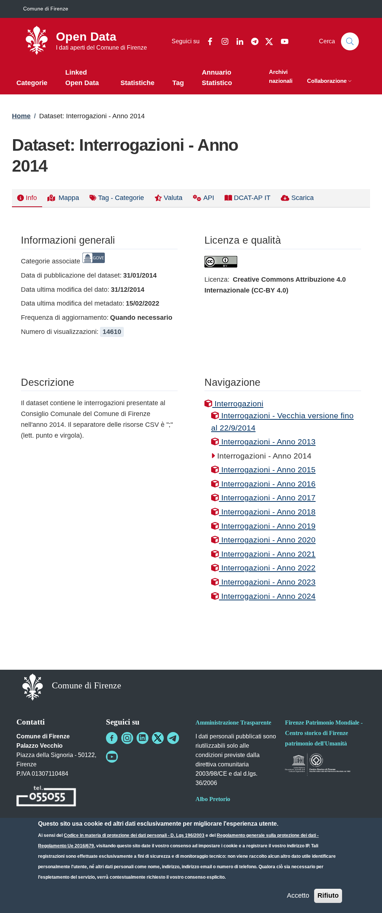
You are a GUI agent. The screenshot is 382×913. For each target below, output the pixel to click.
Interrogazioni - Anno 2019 (267, 526)
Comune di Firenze (45, 9)
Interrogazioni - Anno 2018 (267, 511)
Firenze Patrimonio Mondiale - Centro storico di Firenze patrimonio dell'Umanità (324, 733)
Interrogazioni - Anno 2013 (267, 441)
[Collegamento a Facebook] (112, 738)
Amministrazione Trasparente (233, 722)
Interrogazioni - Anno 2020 (267, 539)
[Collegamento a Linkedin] (142, 738)
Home (21, 116)
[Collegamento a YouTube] (112, 757)
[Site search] (350, 41)
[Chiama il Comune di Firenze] (46, 797)
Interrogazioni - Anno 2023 (267, 582)
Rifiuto (328, 895)
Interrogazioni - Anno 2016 (267, 483)
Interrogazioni (237, 403)
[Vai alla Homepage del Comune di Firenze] (32, 686)
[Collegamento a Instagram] (127, 738)
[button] (330, 81)
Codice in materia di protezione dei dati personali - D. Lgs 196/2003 (134, 835)
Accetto (298, 895)
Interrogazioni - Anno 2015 (267, 469)
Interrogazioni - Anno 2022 (267, 567)
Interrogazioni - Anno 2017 (267, 497)
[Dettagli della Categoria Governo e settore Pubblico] (94, 261)
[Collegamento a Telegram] (173, 738)
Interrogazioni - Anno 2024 (267, 596)
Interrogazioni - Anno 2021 (267, 554)
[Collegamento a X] (158, 738)
